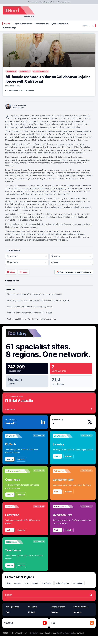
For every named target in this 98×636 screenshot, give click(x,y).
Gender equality (40, 71)
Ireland (35, 583)
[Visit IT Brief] (18, 506)
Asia (8, 583)
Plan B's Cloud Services (47, 633)
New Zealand (47, 583)
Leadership (25, 71)
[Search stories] (91, 595)
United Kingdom (62, 583)
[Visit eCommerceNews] (18, 471)
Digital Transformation (23, 24)
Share (12, 272)
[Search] (92, 25)
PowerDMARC (78, 633)
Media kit (20, 459)
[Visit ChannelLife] (65, 436)
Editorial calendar (58, 607)
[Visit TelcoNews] (18, 542)
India (26, 583)
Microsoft (11, 71)
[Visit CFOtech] (18, 436)
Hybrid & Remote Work (59, 24)
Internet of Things (9, 28)
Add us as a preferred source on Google (75, 272)
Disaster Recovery (41, 24)
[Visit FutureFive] (65, 471)
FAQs (8, 612)
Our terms (77, 612)
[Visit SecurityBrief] (65, 506)
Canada (17, 583)
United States (78, 583)
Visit (8, 459)
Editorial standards (81, 607)
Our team (54, 612)
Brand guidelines (12, 607)
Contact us (32, 607)
